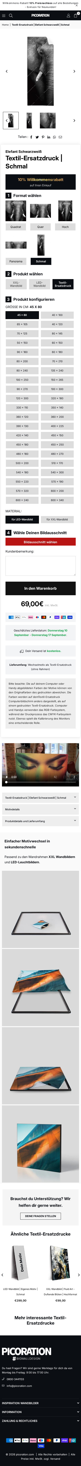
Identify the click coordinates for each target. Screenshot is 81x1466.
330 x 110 (22, 407)
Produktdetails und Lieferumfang (25, 821)
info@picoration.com (19, 1385)
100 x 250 (22, 379)
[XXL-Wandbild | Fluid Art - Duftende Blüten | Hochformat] (60, 1263)
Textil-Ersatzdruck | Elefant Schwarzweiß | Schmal (35, 797)
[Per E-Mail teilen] (60, 136)
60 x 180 (57, 352)
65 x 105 (22, 324)
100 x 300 (57, 389)
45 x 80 (22, 315)
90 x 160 (22, 352)
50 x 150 (22, 342)
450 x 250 (57, 444)
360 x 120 (22, 416)
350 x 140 (57, 407)
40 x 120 (57, 324)
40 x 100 (57, 315)
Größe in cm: (24, 307)
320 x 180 (57, 398)
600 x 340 (57, 500)
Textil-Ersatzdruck (63, 284)
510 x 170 (57, 463)
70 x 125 (22, 333)
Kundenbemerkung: (20, 551)
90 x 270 (22, 389)
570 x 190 (57, 481)
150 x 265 (57, 379)
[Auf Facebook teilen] (31, 136)
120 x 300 (22, 398)
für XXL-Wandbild (57, 519)
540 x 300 (57, 472)
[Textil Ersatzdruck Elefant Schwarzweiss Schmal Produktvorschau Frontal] (10, 120)
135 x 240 (57, 370)
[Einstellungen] (68, 15)
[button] (75, 15)
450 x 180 (22, 444)
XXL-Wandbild (16, 284)
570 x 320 (22, 490)
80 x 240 (22, 370)
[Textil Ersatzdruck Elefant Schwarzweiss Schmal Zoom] (48, 120)
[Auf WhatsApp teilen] (54, 136)
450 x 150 (57, 435)
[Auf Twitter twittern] (37, 136)
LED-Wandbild (39, 284)
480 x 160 (22, 453)
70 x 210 (57, 361)
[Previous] (7, 71)
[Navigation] (3, 15)
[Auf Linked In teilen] (48, 136)
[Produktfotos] (40, 909)
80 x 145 (57, 333)
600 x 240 (22, 500)
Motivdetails (12, 809)
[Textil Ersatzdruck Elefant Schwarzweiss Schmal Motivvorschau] (29, 120)
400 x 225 (57, 426)
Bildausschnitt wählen (40, 542)
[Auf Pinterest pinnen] (43, 136)
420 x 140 (22, 435)
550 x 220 (22, 481)
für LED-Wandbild (22, 519)
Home (5, 24)
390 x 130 (22, 426)
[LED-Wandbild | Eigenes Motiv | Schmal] (20, 1263)
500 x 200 (22, 463)
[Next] (74, 71)
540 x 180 (22, 472)
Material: (14, 511)
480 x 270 (57, 453)
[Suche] (10, 15)
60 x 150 (57, 342)
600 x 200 (57, 490)
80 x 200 (22, 361)
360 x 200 (57, 416)
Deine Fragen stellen (40, 1216)
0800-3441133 (15, 1379)
